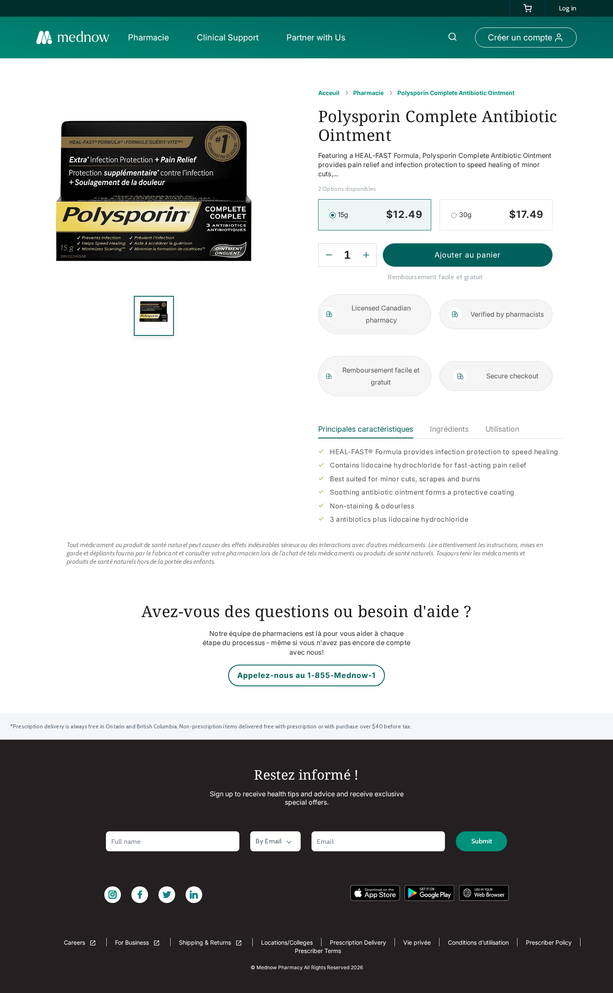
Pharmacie (368, 92)
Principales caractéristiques (365, 429)
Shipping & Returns (206, 942)
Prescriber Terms (318, 950)
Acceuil (328, 92)
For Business (133, 942)
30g (465, 214)
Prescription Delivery (358, 942)
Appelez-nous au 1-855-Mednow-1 (306, 675)
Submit (481, 841)
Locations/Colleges (287, 942)
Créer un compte (520, 38)
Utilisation (502, 429)
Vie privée (417, 942)
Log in (567, 8)
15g (343, 214)
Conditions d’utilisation (478, 942)
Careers (75, 942)
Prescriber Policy (549, 942)
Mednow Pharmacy (279, 967)
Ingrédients (449, 429)
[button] (150, 37)
